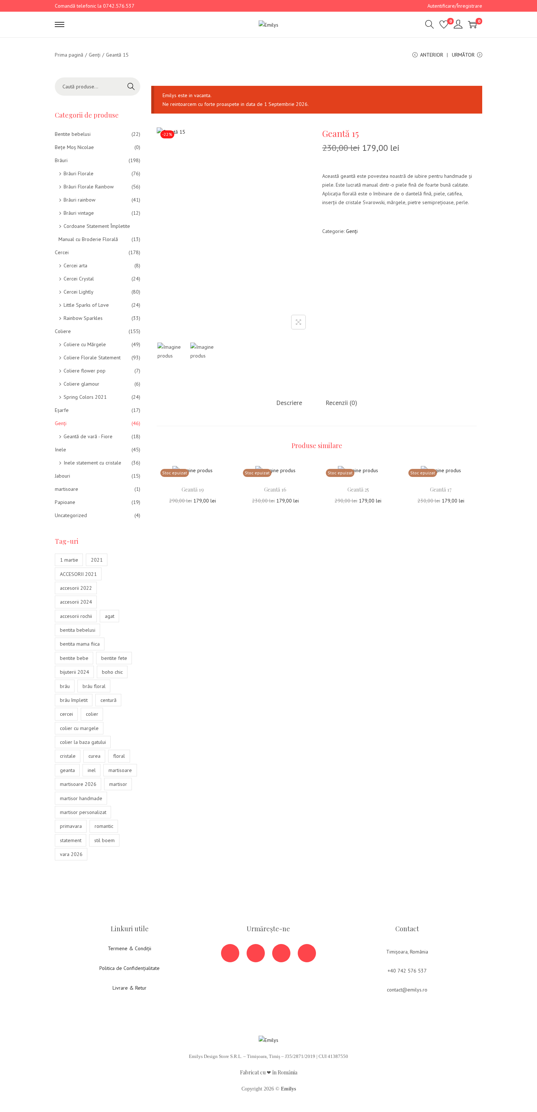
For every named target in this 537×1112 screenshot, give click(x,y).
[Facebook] (230, 953)
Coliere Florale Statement (92, 357)
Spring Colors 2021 (85, 397)
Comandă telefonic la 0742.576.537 (94, 6)
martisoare (66, 489)
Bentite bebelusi (73, 134)
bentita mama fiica (80, 644)
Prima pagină (69, 54)
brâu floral (94, 686)
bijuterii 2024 (74, 672)
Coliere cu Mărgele (85, 344)
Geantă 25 (358, 489)
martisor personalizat (83, 812)
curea (94, 756)
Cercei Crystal (79, 278)
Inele (60, 449)
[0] (443, 24)
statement (70, 840)
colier (92, 714)
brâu (65, 686)
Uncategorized (71, 515)
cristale (68, 756)
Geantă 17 (441, 489)
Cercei (62, 252)
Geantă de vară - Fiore (88, 436)
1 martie (69, 560)
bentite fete (114, 658)
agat (109, 616)
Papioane (65, 502)
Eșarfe (62, 410)
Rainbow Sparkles (83, 318)
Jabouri (62, 476)
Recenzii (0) (341, 402)
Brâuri (61, 160)
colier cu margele (79, 728)
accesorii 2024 (76, 602)
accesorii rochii (76, 616)
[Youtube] (256, 953)
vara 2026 (71, 854)
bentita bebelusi (77, 630)
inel (92, 770)
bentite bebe (74, 658)
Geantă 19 (193, 489)
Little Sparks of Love (86, 305)
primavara (71, 826)
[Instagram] (281, 953)
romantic (104, 826)
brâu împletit (74, 700)
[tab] (289, 402)
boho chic (112, 672)
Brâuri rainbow (79, 199)
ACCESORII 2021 (78, 574)
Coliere (63, 331)
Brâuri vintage (79, 213)
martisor (118, 784)
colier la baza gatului (83, 742)
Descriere (289, 402)
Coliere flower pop (85, 370)
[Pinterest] (307, 953)
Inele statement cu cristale (92, 462)
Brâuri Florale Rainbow (89, 186)
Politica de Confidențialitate (129, 968)
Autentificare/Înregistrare (454, 6)
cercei (66, 714)
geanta (67, 770)
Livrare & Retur (129, 988)
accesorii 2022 (76, 588)
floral (119, 756)
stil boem (104, 840)
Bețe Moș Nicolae (74, 147)
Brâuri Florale (79, 173)
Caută (131, 86)
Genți (94, 54)
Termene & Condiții (129, 948)
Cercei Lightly (79, 291)
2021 (97, 560)
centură (108, 700)
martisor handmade (81, 798)
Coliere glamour (81, 384)
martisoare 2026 (78, 784)
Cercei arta (75, 265)
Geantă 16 (275, 489)
